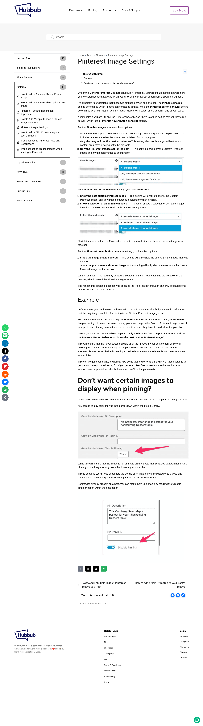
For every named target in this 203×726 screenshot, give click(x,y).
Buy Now (179, 10)
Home (81, 55)
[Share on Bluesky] (5, 382)
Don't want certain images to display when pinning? (109, 83)
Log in (106, 682)
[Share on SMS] (5, 335)
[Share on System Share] (96, 569)
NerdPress (19, 652)
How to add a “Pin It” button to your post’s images (160, 585)
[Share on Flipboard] (5, 366)
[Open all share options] (80, 569)
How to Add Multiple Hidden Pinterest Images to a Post (103, 585)
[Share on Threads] (5, 351)
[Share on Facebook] (5, 358)
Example (88, 78)
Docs (90, 55)
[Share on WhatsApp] (5, 327)
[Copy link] (88, 569)
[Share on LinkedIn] (5, 343)
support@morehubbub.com (109, 369)
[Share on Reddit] (5, 374)
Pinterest (100, 55)
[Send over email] (104, 569)
